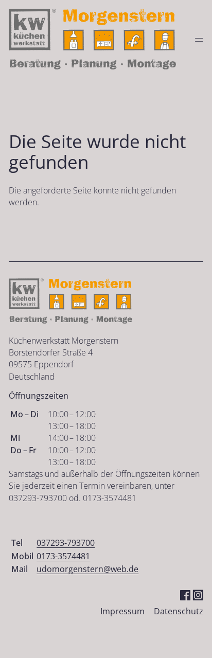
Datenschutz (178, 611)
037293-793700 (66, 542)
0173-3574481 (63, 556)
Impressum (122, 611)
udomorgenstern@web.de (87, 569)
